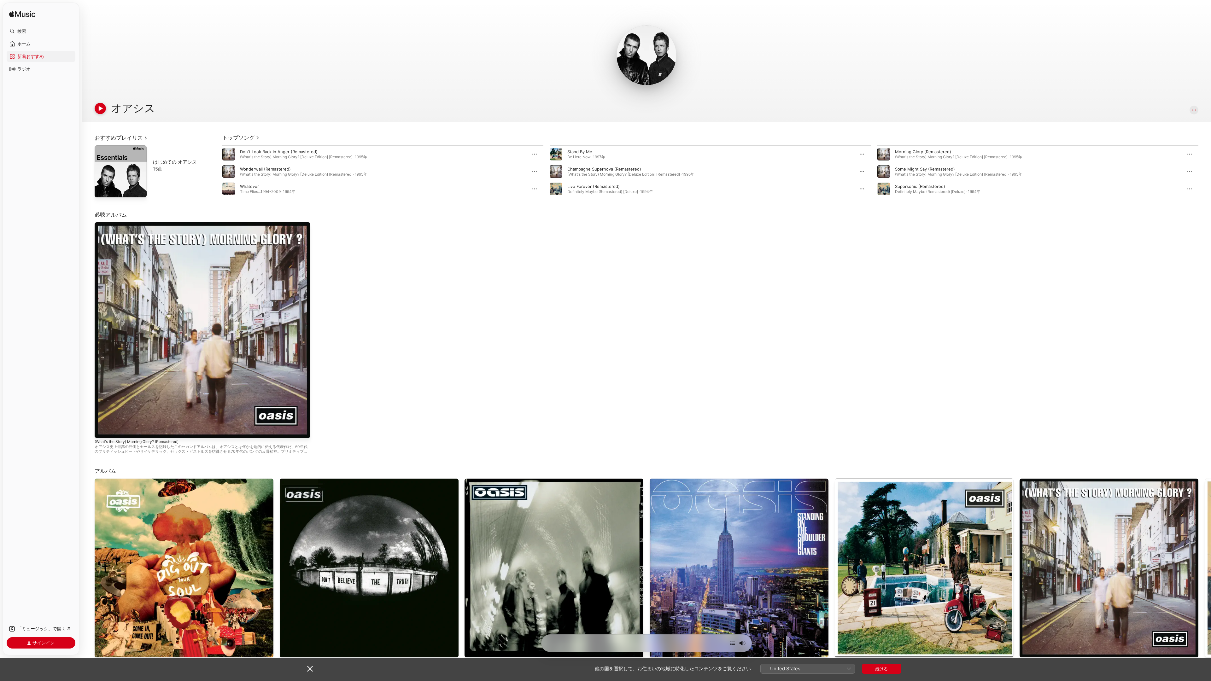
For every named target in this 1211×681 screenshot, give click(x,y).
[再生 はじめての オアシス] (102, 189)
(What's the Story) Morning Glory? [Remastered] (142, 224)
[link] (241, 137)
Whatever (249, 186)
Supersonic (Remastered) (920, 186)
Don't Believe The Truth (303, 481)
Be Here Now (848, 481)
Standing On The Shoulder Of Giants (686, 481)
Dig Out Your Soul (112, 481)
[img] (22, 14)
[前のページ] (216, 171)
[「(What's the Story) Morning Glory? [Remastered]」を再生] (102, 430)
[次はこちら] (732, 643)
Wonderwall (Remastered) (265, 169)
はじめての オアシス (175, 162)
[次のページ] (1204, 171)
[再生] (100, 108)
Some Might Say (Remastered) (925, 169)
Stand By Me (579, 151)
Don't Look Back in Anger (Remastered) (279, 151)
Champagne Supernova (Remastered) (604, 169)
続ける (881, 668)
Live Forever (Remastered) (593, 186)
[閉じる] (310, 669)
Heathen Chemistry (484, 481)
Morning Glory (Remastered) (923, 151)
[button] (41, 31)
